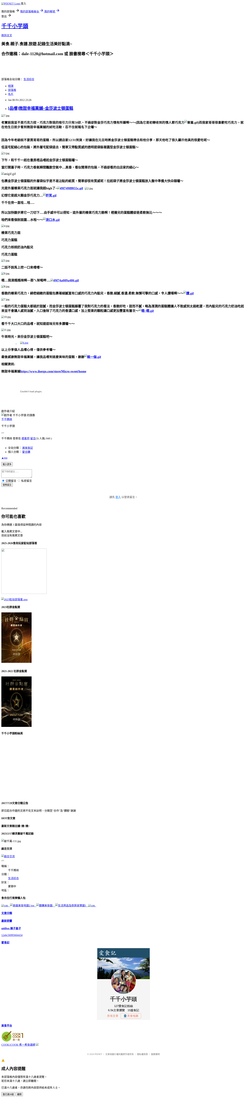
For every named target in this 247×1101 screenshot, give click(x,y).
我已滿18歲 (8, 1094)
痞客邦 (26, 438)
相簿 (10, 86)
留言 (33, 438)
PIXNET (98, 1054)
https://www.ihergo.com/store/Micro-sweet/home (53, 371)
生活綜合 (29, 79)
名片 (10, 94)
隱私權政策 (142, 1054)
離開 (19, 1094)
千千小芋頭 (14, 26)
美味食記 (27, 447)
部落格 (12, 90)
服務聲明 (155, 1054)
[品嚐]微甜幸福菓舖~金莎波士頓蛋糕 (40, 108)
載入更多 (7, 464)
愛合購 (26, 451)
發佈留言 (7, 485)
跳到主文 (6, 35)
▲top (4, 457)
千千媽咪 (6, 419)
